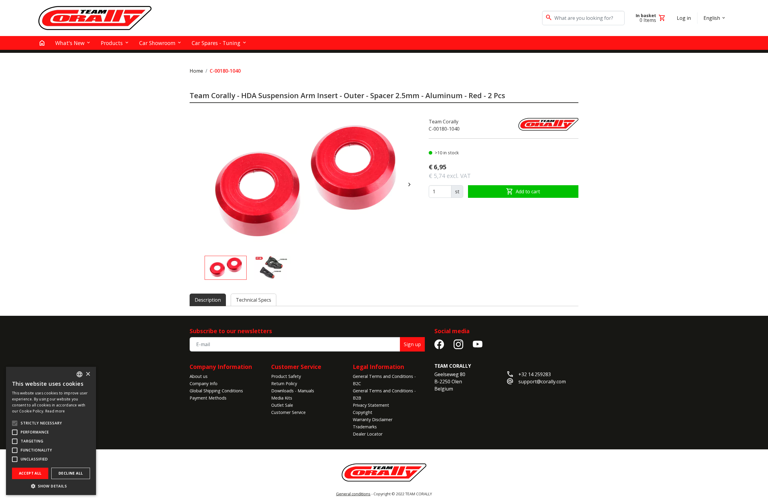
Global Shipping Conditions (216, 391)
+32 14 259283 (534, 374)
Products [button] (112, 43)
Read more (55, 411)
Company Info (204, 383)
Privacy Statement (371, 405)
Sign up (412, 344)
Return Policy (284, 383)
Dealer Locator (367, 434)
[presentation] (409, 184)
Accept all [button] (30, 473)
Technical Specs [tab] (253, 300)
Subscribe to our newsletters (231, 331)
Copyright (362, 412)
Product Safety (286, 376)
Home (196, 71)
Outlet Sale (282, 405)
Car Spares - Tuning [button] (216, 43)
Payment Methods (208, 398)
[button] (51, 486)
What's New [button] (70, 43)
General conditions (353, 493)
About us (199, 376)
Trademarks (365, 427)
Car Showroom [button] (157, 43)
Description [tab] (208, 300)
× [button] (88, 374)
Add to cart (523, 191)
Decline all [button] (70, 473)
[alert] (51, 431)
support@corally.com (542, 381)
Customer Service (288, 412)
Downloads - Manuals (292, 391)
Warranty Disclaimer (372, 419)
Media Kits (281, 398)
